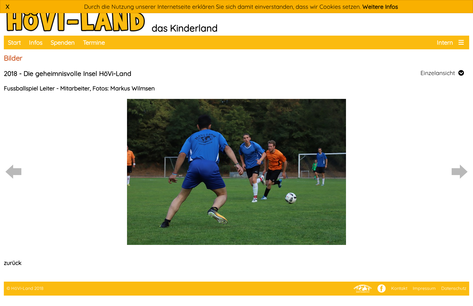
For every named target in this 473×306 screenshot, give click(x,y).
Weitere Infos (380, 6)
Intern (445, 42)
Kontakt (399, 288)
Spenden (63, 42)
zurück (12, 262)
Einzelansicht (439, 72)
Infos (35, 42)
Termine (94, 42)
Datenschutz (453, 288)
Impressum (424, 288)
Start (14, 42)
